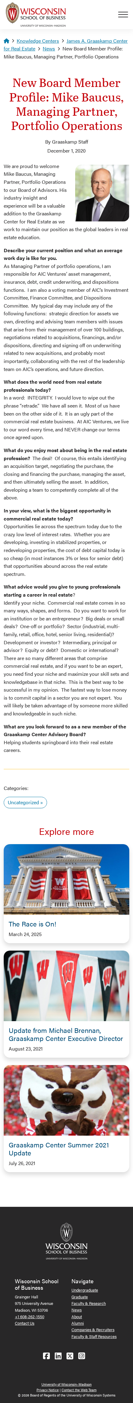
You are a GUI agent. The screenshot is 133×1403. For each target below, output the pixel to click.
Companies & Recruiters (92, 1329)
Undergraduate (84, 1290)
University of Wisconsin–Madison (66, 1384)
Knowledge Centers (38, 40)
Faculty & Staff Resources (94, 1336)
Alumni (77, 1323)
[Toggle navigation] (125, 14)
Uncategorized (23, 802)
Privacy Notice (47, 1390)
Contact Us (24, 1323)
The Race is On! (32, 923)
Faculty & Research (88, 1303)
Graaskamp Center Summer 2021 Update (59, 1148)
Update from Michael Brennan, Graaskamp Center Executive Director (66, 1034)
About (76, 1316)
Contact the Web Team (79, 1390)
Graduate (79, 1297)
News (49, 48)
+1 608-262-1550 (29, 1316)
